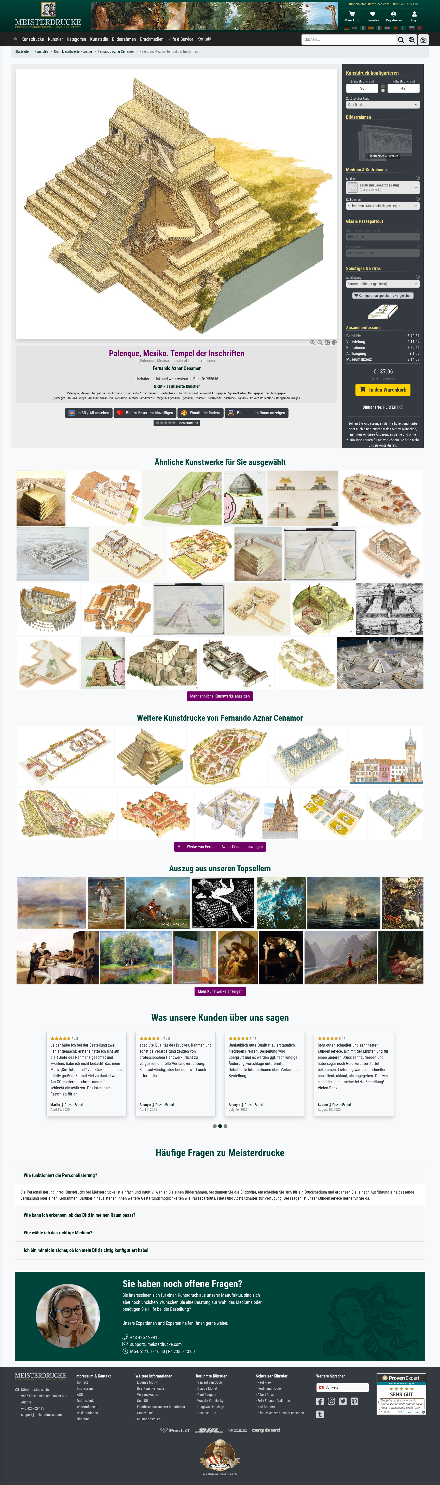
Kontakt (204, 39)
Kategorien (76, 39)
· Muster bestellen (148, 1419)
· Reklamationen (86, 1413)
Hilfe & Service (180, 39)
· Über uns (82, 1419)
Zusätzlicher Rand (357, 98)
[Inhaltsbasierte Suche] (411, 39)
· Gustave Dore (206, 1413)
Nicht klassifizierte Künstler (73, 51)
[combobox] (383, 105)
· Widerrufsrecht (86, 1407)
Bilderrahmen (124, 39)
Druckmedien (151, 39)
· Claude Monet (206, 1388)
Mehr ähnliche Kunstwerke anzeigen (220, 696)
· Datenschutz (84, 1401)
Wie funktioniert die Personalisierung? (60, 1175)
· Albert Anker (265, 1395)
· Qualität (141, 1401)
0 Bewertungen (187, 423)
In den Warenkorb (385, 390)
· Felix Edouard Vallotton (273, 1401)
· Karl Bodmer (265, 1407)
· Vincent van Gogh (209, 1382)
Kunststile (99, 39)
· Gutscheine (144, 1413)
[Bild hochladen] (423, 39)
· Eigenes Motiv (146, 1382)
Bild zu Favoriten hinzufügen (148, 412)
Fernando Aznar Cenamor (116, 51)
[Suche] (401, 39)
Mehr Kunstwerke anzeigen (220, 991)
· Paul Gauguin (206, 1395)
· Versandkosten (146, 1395)
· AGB (79, 1395)
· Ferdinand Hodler (269, 1388)
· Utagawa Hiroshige (210, 1407)
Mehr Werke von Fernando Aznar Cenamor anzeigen (220, 846)
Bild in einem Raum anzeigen (259, 412)
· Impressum (84, 1388)
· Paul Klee (263, 1382)
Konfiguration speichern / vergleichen (384, 295)
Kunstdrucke (32, 39)
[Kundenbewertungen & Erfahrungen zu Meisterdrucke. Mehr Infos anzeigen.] (401, 1393)
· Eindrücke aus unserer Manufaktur (160, 1407)
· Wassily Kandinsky (209, 1401)
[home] (15, 39)
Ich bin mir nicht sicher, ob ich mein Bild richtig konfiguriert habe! (86, 1250)
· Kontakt (81, 1382)
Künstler (55, 39)
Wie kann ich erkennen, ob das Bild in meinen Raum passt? (79, 1215)
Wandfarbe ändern (203, 412)
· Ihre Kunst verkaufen (150, 1388)
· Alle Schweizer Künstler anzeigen (280, 1413)
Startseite (22, 51)
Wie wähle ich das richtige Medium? (58, 1233)
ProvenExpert (70, 1105)
